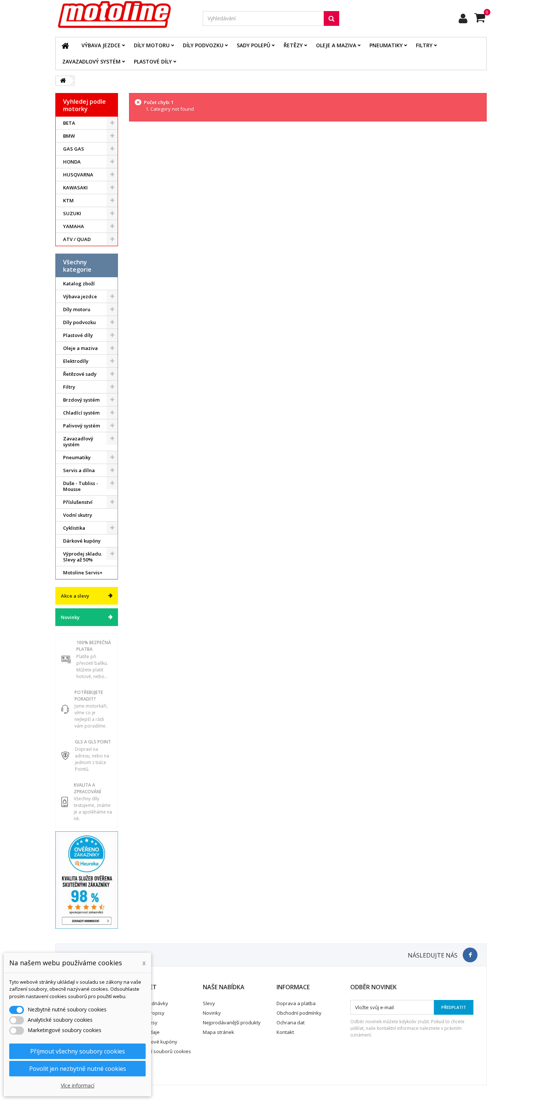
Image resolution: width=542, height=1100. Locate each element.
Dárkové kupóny (82, 540)
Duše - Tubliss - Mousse (80, 486)
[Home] (65, 45)
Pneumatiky (386, 45)
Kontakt (285, 1032)
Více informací (77, 1085)
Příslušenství (78, 502)
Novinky (70, 617)
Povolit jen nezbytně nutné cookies (77, 1069)
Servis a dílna (79, 470)
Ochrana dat (291, 1022)
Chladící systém (81, 412)
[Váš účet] (463, 18)
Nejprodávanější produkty (232, 1022)
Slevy (209, 1003)
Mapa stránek (218, 1032)
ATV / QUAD (77, 239)
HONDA (72, 161)
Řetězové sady (80, 374)
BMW (69, 136)
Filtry (424, 45)
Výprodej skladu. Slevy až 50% (82, 556)
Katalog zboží (79, 283)
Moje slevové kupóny (153, 1041)
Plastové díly (153, 61)
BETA (69, 123)
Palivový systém (81, 425)
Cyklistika (74, 528)
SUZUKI (72, 213)
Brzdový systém (81, 399)
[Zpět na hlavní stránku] (63, 80)
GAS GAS (73, 148)
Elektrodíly (75, 361)
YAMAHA (73, 226)
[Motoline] (123, 15)
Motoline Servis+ (83, 572)
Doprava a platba (296, 1003)
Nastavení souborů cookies (160, 1051)
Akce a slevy (75, 595)
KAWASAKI (75, 187)
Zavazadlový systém (91, 61)
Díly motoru (152, 45)
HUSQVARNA (78, 174)
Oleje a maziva (336, 45)
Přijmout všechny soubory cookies (77, 1051)
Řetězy (293, 45)
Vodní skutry (77, 515)
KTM (68, 200)
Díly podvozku (203, 45)
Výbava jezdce (101, 45)
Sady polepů (253, 45)
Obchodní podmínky (299, 1013)
